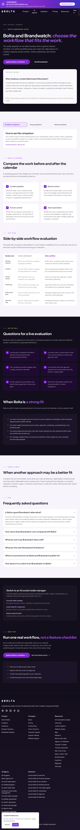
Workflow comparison (12, 125)
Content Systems (60, 726)
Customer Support (34, 732)
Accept (15, 825)
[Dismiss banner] (77, 4)
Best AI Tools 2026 (61, 738)
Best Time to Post (60, 751)
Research (58, 735)
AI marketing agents (8, 785)
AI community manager (9, 805)
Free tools (58, 766)
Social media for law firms (36, 775)
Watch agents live (7, 778)
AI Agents (34, 11)
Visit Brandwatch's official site (15, 145)
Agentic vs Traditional (62, 741)
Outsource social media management (9, 792)
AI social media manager (14, 600)
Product (25, 11)
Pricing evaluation (36, 125)
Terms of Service (33, 729)
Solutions (44, 11)
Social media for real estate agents (39, 788)
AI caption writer (7, 808)
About (30, 720)
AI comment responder (9, 811)
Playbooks (58, 763)
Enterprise (5, 726)
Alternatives (11, 24)
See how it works (67, 4)
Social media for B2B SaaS (36, 797)
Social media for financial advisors (39, 778)
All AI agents (6, 775)
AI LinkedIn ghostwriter (9, 799)
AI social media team (8, 788)
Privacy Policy (32, 726)
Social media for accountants (37, 781)
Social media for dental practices (38, 785)
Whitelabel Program (8, 732)
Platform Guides (60, 729)
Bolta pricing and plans (14, 613)
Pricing (55, 11)
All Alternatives (60, 757)
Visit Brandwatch (41, 62)
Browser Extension (7, 729)
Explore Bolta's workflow (15, 62)
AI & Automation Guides (62, 720)
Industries (58, 760)
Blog (56, 732)
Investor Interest (33, 735)
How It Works (6, 720)
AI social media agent (8, 781)
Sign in (75, 11)
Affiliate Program (33, 738)
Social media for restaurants (37, 791)
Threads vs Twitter (61, 745)
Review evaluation (60, 125)
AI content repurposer (9, 802)
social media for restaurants (15, 607)
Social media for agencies (36, 794)
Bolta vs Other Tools (61, 754)
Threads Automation (61, 748)
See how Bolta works (40, 655)
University (58, 723)
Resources (65, 11)
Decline (7, 825)
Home (4, 24)
